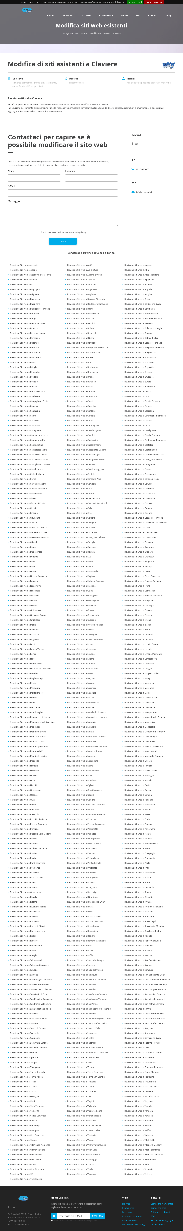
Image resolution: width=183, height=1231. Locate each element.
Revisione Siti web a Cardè (80, 420)
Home (84, 33)
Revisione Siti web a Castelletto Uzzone (86, 449)
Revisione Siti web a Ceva (79, 488)
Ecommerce (128, 1207)
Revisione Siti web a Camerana (82, 396)
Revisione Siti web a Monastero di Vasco (87, 717)
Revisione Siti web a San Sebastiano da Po (30, 1008)
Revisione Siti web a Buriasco (81, 381)
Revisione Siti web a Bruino (80, 376)
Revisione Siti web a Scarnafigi (25, 1037)
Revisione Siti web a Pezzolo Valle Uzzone (30, 833)
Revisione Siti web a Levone (81, 653)
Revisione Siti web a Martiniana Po (27, 692)
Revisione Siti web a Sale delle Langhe (85, 960)
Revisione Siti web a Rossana (138, 945)
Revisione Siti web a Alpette (81, 279)
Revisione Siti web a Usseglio (24, 1096)
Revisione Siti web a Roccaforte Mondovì (144, 926)
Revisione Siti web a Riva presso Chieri (86, 901)
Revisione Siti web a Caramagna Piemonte (145, 415)
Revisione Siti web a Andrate (138, 284)
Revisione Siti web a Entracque (139, 556)
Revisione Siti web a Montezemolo (141, 751)
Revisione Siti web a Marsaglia (139, 687)
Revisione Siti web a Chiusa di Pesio (27, 503)
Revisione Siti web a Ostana (138, 794)
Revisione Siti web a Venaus (23, 1120)
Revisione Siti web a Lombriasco (26, 663)
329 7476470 (142, 169)
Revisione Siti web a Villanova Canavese (86, 1144)
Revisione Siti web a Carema (138, 420)
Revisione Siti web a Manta (23, 683)
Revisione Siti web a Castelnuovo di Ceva (144, 454)
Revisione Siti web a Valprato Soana (84, 1110)
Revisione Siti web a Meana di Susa (141, 697)
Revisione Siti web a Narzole (24, 765)
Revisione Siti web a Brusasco (139, 376)
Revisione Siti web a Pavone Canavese (86, 814)
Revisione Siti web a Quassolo (139, 887)
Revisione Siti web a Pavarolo (24, 814)
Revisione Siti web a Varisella (138, 1110)
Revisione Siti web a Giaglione (139, 600)
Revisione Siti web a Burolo (137, 381)
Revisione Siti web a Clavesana (25, 517)
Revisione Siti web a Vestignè (24, 1130)
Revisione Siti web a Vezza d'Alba (83, 1130)
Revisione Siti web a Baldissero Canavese (87, 303)
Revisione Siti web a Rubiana (138, 950)
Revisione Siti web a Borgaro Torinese (143, 342)
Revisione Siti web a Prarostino (139, 872)
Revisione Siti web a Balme (80, 308)
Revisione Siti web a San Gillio (81, 989)
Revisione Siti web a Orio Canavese (84, 789)
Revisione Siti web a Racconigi (82, 892)
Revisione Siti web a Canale (80, 401)
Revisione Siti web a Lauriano (138, 639)
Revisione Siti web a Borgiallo (24, 347)
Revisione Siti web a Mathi (137, 692)
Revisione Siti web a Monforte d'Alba (28, 731)
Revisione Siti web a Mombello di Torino (86, 712)
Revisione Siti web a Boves (23, 362)
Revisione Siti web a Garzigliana (82, 595)
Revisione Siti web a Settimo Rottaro (142, 1042)
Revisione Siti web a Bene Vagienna (27, 333)
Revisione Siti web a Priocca (81, 882)
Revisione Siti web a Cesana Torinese (28, 488)
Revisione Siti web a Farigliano (139, 561)
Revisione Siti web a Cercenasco (140, 474)
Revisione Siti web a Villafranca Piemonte (30, 1144)
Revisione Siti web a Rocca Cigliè (140, 921)
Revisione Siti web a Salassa (138, 955)
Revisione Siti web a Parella (80, 809)
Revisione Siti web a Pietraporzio (83, 838)
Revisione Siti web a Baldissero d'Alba (142, 303)
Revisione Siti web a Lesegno (81, 649)
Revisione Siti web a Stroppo (24, 1062)
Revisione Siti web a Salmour (138, 964)
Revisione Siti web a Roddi (23, 935)
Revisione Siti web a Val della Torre (141, 1096)
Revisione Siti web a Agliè (79, 264)
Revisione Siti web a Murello (138, 760)
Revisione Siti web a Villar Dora (82, 1149)
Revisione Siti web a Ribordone (82, 896)
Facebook (127, 1212)
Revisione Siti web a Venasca (138, 1115)
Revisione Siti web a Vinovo (80, 1164)
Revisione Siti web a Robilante (139, 916)
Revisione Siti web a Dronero (138, 551)
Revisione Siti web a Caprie (23, 415)
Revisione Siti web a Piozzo (137, 848)
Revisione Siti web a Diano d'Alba (26, 551)
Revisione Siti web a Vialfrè (137, 1130)
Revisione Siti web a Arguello (138, 289)
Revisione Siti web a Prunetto (24, 887)
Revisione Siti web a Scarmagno (139, 1033)
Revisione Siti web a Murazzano (82, 760)
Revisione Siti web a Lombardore (140, 658)
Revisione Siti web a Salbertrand (26, 960)
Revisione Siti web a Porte (137, 862)
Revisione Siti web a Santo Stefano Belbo (87, 1023)
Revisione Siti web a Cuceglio (81, 542)
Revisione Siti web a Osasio (80, 794)
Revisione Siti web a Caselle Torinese (142, 435)
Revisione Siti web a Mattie (23, 697)
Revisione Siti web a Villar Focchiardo (142, 1149)
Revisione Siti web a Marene (81, 683)
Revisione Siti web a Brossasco (82, 371)
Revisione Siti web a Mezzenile (25, 707)
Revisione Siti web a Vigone (80, 1139)
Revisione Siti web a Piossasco (82, 848)
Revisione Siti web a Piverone (81, 853)
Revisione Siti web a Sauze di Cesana (28, 1028)
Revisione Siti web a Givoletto (82, 605)
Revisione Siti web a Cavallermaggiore (86, 469)
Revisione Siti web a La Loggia (82, 634)
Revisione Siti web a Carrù (137, 425)
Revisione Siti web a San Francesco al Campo (146, 984)
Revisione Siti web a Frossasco (25, 590)
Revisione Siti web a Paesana (138, 799)
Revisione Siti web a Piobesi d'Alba (141, 843)
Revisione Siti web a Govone (81, 610)
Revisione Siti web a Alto (22, 284)
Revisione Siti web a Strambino (139, 1057)
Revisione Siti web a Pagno (23, 804)
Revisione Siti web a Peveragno (139, 828)
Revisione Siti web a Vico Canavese (27, 1135)
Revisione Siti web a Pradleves (25, 867)
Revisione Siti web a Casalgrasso (140, 430)
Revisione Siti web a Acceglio (24, 264)
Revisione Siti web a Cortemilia (82, 532)
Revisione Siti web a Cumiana (138, 542)
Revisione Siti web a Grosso (138, 614)
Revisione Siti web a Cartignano (25, 430)
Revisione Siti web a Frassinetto (25, 585)
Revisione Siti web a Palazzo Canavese (86, 804)
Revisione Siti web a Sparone (24, 1057)
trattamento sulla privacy (74, 232)
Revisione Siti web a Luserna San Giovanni (30, 668)
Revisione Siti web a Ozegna (81, 799)
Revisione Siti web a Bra (79, 362)
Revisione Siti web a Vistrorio (138, 1169)
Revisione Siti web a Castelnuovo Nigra (29, 459)
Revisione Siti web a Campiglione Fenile (29, 401)
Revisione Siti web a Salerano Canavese (29, 964)
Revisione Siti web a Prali (136, 867)
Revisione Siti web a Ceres (23, 478)
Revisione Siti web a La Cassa (24, 634)
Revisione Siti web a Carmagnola (83, 425)
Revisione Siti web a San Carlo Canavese (87, 979)
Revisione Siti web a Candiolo (24, 405)
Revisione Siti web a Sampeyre (82, 974)
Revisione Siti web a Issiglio (80, 629)
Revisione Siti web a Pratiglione (82, 877)
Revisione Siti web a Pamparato (140, 804)
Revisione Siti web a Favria (80, 566)
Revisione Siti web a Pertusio (24, 828)
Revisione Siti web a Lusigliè (138, 668)
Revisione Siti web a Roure (80, 950)
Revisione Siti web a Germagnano (83, 600)
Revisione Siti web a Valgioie (81, 1101)
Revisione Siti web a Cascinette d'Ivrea (29, 435)
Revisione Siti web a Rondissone (26, 945)
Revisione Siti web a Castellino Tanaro (28, 454)
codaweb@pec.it (21, 1224)
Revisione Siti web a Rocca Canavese (85, 921)
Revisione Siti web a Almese (23, 279)
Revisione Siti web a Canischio (81, 405)
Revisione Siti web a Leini (22, 644)
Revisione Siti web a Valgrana (138, 1101)
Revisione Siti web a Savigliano (139, 1028)
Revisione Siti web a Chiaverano (139, 493)
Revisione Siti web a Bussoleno (139, 386)
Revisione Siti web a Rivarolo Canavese (143, 906)
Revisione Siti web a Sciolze (80, 1037)
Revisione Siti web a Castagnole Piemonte (145, 439)
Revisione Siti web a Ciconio (23, 508)
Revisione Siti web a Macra (80, 673)
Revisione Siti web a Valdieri (23, 1101)
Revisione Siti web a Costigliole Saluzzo (86, 537)
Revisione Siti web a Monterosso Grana (143, 746)
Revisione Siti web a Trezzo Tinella (141, 1086)
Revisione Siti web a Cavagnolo (139, 464)
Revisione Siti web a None (22, 780)
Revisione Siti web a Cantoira (81, 410)
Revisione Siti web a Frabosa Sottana (142, 580)
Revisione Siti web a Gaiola (80, 590)
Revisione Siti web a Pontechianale (84, 862)
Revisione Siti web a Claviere (81, 517)
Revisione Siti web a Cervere (138, 483)
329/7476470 (33, 1217)
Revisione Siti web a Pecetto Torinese (29, 819)
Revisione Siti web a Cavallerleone (26, 469)
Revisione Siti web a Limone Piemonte (143, 653)
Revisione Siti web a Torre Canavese (85, 1071)
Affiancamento (158, 1224)
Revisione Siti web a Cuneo (23, 546)
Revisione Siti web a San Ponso (82, 1003)
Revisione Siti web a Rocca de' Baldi (27, 926)
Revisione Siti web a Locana (80, 658)
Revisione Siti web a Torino (80, 1067)
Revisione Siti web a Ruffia (80, 955)
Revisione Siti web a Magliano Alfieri (141, 673)
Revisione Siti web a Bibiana (80, 337)
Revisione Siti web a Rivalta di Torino (28, 906)
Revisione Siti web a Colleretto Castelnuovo (145, 522)
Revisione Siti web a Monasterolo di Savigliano (32, 721)
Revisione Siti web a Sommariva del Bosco (88, 1052)
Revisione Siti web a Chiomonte (139, 498)
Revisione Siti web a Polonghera (83, 858)
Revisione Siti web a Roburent (24, 921)
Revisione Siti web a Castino (81, 464)
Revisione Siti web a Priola (137, 882)
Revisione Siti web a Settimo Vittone (85, 1047)
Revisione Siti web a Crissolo (24, 542)
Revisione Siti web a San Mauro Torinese (87, 999)
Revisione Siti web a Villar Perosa (83, 1154)
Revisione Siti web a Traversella (140, 1081)
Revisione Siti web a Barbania (24, 313)
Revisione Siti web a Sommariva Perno (143, 1052)
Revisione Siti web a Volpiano (81, 1174)
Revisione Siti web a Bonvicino (82, 342)
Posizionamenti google (162, 1220)
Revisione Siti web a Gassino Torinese (143, 595)
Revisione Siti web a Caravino (24, 420)
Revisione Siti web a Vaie (79, 1096)
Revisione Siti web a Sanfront (24, 1013)
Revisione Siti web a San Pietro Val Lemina (30, 1003)
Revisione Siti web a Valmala (138, 1105)
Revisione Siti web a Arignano (24, 294)
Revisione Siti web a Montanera (139, 741)
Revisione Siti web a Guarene (81, 619)
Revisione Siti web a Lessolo (138, 649)
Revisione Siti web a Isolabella (24, 629)
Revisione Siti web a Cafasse (81, 391)
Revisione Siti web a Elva (79, 556)
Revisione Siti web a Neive (80, 765)
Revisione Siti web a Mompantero (140, 712)
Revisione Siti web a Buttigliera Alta (27, 391)
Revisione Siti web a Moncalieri (82, 721)
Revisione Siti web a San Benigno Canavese (31, 979)
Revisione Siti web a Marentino (139, 683)
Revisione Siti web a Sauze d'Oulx (83, 1028)
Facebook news (130, 1220)
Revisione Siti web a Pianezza (81, 833)
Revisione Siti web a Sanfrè (137, 1008)
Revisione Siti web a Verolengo (25, 1125)
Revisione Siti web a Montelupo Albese (29, 746)
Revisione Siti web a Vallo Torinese (27, 1105)
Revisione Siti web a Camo (137, 396)
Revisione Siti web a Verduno (81, 1120)
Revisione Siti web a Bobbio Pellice (141, 337)
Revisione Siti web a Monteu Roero (84, 751)
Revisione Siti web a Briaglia (23, 367)
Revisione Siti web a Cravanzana (140, 537)
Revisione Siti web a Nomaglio (139, 775)
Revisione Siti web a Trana (23, 1081)
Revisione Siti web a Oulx (22, 799)
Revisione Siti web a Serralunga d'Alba (142, 1037)
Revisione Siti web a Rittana (23, 901)
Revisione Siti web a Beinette (24, 328)
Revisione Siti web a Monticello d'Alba (28, 755)
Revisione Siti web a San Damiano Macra (29, 984)
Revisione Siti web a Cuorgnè (81, 546)
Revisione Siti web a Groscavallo (83, 614)
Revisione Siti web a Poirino (23, 858)
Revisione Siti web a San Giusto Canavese (87, 994)
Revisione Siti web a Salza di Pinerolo (85, 969)
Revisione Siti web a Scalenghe (82, 1033)
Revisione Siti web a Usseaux (138, 1091)
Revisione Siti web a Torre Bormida (27, 1071)
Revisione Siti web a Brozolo (24, 376)
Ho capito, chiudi (135, 2)
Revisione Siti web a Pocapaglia (139, 853)
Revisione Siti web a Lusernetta (82, 668)
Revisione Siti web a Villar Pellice (26, 1154)
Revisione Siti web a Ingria (23, 624)
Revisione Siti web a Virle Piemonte (27, 1169)
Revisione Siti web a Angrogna (25, 289)
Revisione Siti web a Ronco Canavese (142, 940)
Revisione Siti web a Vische (80, 1169)
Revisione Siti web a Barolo (80, 318)
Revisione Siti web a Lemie (80, 644)
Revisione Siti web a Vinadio (23, 1164)
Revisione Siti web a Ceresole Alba (84, 478)
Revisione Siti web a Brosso (138, 371)
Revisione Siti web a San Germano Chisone (31, 989)
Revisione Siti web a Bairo (137, 299)
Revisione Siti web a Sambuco (138, 969)
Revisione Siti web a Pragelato (82, 867)
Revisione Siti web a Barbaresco (83, 313)
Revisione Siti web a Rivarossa (25, 911)
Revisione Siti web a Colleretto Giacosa (29, 527)
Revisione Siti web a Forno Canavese (142, 576)
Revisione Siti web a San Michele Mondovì (144, 999)
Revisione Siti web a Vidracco (138, 1135)
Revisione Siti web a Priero (23, 882)
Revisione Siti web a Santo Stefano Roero (144, 1023)
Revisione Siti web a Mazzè (80, 697)
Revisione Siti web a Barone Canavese (143, 318)
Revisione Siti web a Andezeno (82, 284)
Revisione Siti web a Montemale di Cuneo (87, 746)
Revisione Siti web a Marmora (81, 687)
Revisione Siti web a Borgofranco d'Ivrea (144, 347)
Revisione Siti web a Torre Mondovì (141, 1071)
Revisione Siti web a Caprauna (139, 410)
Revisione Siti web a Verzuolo (138, 1125)
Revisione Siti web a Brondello (25, 371)
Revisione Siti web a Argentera (82, 289)
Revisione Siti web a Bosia (80, 357)
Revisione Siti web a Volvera (138, 1174)
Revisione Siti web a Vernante (139, 1120)
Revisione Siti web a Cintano (138, 508)
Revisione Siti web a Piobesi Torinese (28, 848)
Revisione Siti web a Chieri (23, 498)
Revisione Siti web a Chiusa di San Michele (87, 503)
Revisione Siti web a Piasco (23, 838)
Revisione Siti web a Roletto (24, 940)
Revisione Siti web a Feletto (23, 571)
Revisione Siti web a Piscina (23, 853)
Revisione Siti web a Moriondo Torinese (143, 755)
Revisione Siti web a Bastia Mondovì (27, 323)
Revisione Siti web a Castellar (138, 444)
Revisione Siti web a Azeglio (138, 294)
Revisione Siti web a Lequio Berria (141, 644)
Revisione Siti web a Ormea (137, 789)
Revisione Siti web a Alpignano (139, 279)
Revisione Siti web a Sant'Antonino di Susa (144, 1018)
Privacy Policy (34, 1214)
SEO (153, 1216)
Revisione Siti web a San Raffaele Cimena (144, 1003)
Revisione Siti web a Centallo (81, 474)
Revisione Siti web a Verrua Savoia (84, 1125)
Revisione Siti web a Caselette (82, 435)
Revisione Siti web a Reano (137, 892)
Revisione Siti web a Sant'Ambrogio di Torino (89, 1018)
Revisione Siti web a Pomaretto (139, 858)
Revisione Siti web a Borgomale (25, 352)
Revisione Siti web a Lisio (22, 658)
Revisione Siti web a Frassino (81, 585)
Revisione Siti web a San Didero (82, 984)
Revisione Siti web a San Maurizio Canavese (31, 999)
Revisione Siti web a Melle (22, 702)
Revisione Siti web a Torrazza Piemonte (144, 1067)
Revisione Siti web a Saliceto (81, 964)
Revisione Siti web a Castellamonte (84, 444)
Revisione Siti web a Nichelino (24, 770)
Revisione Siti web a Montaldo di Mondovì (144, 731)
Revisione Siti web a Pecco (137, 814)
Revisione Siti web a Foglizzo (81, 576)
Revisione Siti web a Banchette (139, 308)
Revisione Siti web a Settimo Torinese (28, 1047)
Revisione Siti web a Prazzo (138, 877)
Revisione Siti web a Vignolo (23, 1139)
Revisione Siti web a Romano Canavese (86, 940)
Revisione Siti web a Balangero (25, 303)
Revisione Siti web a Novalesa (82, 780)
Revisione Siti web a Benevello (82, 333)
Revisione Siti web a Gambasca (139, 590)
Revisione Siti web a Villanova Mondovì (143, 1144)
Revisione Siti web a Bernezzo (25, 337)
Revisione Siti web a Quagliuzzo (82, 887)
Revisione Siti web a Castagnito (82, 439)
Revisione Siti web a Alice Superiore (141, 274)
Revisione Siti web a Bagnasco (25, 299)
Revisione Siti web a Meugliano (139, 702)
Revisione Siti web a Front (137, 585)
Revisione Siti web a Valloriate (82, 1105)
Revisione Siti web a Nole (79, 775)
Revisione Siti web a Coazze (23, 522)
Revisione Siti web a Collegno (81, 522)
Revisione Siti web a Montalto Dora (27, 741)
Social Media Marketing (133, 1224)
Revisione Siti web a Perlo (137, 819)
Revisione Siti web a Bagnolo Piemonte (86, 299)
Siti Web (126, 1203)
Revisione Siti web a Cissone (138, 512)
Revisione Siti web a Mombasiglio (26, 712)
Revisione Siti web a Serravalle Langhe (29, 1042)
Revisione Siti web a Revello (23, 896)
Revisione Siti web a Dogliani (81, 551)
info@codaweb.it (144, 192)
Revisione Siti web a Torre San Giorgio (86, 1076)
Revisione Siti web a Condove (81, 527)
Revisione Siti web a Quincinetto (25, 892)
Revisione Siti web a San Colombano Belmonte (147, 979)
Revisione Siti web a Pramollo (81, 872)
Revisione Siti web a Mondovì (81, 726)
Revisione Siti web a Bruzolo (24, 381)
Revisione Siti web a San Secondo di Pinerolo (89, 1008)
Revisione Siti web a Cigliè (80, 508)
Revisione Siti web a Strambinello (83, 1057)
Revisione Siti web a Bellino (80, 328)
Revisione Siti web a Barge (23, 318)
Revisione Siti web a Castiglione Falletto (86, 459)
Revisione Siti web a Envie (22, 561)
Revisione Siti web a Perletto (81, 819)
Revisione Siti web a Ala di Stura (82, 269)
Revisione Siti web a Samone (24, 974)
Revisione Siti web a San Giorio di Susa (28, 994)
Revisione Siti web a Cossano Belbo (141, 532)
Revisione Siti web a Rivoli (80, 911)
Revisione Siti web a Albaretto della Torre (30, 274)
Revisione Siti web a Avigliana (81, 294)
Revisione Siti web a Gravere (138, 610)
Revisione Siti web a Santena (24, 1023)
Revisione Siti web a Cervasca (81, 483)
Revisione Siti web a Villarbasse (25, 1159)
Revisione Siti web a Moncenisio (140, 721)
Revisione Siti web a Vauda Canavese (28, 1115)
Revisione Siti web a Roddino (81, 935)
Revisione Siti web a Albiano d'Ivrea (84, 274)
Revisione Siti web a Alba (136, 269)
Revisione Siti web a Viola (136, 1164)
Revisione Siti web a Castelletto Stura (28, 449)
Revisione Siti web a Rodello (138, 935)
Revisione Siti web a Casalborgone (84, 430)
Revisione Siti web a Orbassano (25, 789)
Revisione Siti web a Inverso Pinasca (85, 624)
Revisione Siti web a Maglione (81, 678)
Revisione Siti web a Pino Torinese (84, 843)
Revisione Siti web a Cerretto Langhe (28, 483)
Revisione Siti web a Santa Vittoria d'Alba (144, 1013)
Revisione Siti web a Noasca (23, 775)
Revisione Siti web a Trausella (81, 1081)
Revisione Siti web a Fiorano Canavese (29, 576)
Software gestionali (160, 1212)
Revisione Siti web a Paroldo (138, 809)
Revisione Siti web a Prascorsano (26, 877)
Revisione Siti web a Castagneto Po (27, 439)
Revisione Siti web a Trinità (23, 1091)
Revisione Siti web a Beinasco (138, 323)
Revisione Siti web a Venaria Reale (84, 1115)
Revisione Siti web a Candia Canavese (142, 401)
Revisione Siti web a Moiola (80, 707)
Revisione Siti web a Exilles (80, 561)
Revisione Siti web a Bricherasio (82, 367)
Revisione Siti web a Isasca (137, 624)
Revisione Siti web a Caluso (137, 391)
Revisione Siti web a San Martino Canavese (145, 994)
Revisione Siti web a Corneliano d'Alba (28, 532)
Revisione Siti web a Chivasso (138, 503)
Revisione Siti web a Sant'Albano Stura (28, 1018)
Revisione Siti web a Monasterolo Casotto (145, 717)
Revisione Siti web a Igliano (137, 619)
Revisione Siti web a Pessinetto (82, 828)
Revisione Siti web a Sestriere (82, 1042)
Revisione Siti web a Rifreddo (138, 896)
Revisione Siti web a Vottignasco (26, 1178)
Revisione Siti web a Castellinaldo (140, 449)
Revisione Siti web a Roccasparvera (27, 930)
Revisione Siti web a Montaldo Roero (28, 736)
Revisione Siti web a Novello (138, 780)
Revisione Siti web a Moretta (81, 755)
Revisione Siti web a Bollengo (24, 342)
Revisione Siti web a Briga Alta (139, 367)
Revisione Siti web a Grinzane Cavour (28, 614)
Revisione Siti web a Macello (24, 673)
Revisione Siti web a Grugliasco (25, 619)
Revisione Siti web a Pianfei (137, 833)
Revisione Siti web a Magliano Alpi (26, 678)
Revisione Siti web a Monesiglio (139, 726)
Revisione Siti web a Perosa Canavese (86, 824)
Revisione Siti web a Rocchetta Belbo (142, 930)
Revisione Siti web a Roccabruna (83, 926)
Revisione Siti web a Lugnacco (139, 663)
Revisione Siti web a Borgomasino (84, 352)
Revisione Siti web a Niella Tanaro (140, 770)
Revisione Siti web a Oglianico (81, 785)
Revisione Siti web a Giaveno (24, 605)
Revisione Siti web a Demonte (139, 546)
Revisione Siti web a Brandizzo (139, 362)
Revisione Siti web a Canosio (138, 405)
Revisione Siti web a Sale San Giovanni (142, 960)
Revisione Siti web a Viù (21, 1174)
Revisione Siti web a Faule (22, 566)
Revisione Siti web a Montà (80, 731)
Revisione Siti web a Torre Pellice (26, 1076)
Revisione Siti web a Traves (23, 1086)
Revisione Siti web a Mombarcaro (140, 707)
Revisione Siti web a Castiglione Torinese (30, 464)
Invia (63, 241)
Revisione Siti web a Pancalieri (24, 809)
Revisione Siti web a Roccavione (83, 930)
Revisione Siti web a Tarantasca (140, 1062)
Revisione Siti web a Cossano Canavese (29, 537)
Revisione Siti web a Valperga (24, 1110)
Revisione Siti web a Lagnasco (24, 639)
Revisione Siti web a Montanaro (82, 741)
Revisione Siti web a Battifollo (81, 323)
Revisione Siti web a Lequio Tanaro (27, 649)
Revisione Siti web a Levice (23, 653)
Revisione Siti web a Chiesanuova (83, 498)
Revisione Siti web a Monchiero (25, 726)
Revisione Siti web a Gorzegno (139, 605)
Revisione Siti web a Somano (24, 1052)
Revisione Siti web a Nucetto (24, 785)
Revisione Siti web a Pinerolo (24, 843)
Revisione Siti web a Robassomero (84, 916)
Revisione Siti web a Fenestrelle (83, 571)
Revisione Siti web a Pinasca (138, 838)
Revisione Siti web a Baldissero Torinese (30, 308)
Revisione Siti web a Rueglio (23, 955)
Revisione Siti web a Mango (137, 678)
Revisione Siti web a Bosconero (25, 357)
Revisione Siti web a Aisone (23, 269)
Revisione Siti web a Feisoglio (138, 566)
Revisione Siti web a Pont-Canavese (27, 862)
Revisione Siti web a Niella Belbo (83, 770)
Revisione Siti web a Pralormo (24, 872)
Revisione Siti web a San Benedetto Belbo (145, 974)
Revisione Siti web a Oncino (137, 785)
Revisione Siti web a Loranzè (81, 663)
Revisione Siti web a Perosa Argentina (28, 824)
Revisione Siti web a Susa (79, 1062)
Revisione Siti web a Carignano (25, 425)
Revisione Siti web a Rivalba (138, 901)
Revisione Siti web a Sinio (136, 1047)
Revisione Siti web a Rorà (79, 945)
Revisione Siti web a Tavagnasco (26, 1067)
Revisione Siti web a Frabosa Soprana (85, 580)
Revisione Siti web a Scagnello (24, 1033)
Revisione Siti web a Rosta (23, 950)
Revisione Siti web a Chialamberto (26, 493)
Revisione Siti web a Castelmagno (83, 454)
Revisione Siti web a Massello (81, 692)
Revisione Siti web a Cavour (137, 469)
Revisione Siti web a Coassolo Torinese (143, 517)
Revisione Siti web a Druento (24, 556)
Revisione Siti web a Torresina (139, 1076)
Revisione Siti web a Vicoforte (81, 1135)
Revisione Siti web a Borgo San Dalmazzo (87, 347)
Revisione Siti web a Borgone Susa (141, 352)
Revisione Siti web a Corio (137, 527)
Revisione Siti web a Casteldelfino (26, 444)
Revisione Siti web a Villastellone (140, 1159)
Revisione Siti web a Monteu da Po (27, 751)
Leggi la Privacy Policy (154, 2)
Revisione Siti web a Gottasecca (25, 610)
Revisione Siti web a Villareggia (82, 1159)
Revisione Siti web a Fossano (24, 580)
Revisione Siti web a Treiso (80, 1086)
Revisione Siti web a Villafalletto (139, 1139)
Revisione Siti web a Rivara (80, 906)
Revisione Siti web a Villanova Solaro (27, 1149)
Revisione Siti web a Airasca (138, 264)
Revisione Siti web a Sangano (81, 1013)
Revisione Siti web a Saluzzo (24, 969)
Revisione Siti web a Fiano (137, 571)
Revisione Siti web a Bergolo (138, 333)
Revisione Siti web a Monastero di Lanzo (30, 717)
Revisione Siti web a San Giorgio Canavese (145, 989)
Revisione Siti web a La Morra (138, 634)
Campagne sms (158, 1207)
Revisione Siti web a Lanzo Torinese (85, 639)
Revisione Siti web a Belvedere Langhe (143, 328)
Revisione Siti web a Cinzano (24, 512)
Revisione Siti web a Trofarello (82, 1091)
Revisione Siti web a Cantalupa (25, 410)
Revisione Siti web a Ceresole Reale (142, 478)
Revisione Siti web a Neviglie (138, 765)
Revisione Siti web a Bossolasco (140, 357)
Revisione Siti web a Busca (80, 386)
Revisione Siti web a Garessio (24, 595)
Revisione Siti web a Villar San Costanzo (143, 1154)
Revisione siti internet (133, 1216)
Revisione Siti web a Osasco (24, 794)
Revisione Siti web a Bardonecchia (141, 313)
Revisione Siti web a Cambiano (25, 396)
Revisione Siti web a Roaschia (138, 911)
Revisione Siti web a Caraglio (81, 415)
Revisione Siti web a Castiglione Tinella (143, 459)
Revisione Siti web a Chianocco (82, 493)
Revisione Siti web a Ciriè (79, 512)
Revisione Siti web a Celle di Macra (27, 474)
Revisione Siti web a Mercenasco (83, 702)
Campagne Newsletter (162, 1203)
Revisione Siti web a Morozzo (24, 760)
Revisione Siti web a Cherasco (139, 488)
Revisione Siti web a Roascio (24, 916)
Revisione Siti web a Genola (23, 600)
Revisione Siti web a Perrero (138, 824)
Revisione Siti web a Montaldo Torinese (86, 736)
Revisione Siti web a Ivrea (137, 629)
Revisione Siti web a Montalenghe (140, 736)
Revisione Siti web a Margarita (25, 687)
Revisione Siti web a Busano (23, 386)
